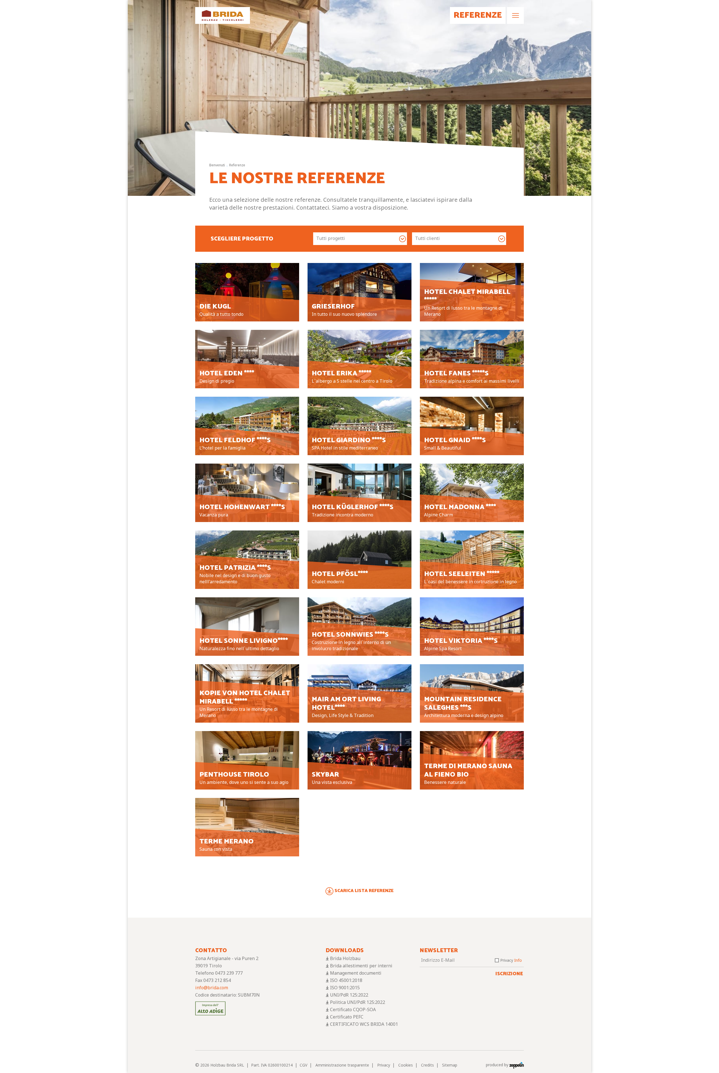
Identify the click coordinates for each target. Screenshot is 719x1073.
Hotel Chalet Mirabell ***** (467, 296)
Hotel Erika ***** (341, 373)
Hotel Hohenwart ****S (242, 507)
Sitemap (449, 1065)
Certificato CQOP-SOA (353, 1009)
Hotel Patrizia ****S (235, 567)
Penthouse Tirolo (234, 774)
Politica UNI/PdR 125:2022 (357, 1002)
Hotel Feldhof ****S (235, 440)
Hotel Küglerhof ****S (352, 507)
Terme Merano (226, 841)
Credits (427, 1065)
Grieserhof (333, 306)
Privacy (511, 960)
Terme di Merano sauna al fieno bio (468, 770)
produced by (497, 1064)
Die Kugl (215, 306)
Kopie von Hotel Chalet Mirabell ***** (244, 697)
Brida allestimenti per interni (361, 966)
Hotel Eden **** (226, 373)
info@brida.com (211, 987)
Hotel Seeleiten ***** (461, 574)
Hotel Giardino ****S (349, 440)
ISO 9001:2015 (345, 987)
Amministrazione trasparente (342, 1065)
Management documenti (355, 973)
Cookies (405, 1065)
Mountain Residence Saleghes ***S (463, 703)
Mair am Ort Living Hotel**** (346, 703)
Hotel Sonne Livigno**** (243, 641)
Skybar (325, 774)
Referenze (237, 165)
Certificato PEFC (346, 1017)
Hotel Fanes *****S (456, 373)
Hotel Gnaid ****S (455, 440)
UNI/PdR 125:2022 (349, 995)
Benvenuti (217, 165)
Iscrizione (509, 974)
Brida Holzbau (345, 958)
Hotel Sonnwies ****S (350, 634)
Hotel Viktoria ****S (461, 641)
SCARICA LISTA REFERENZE (364, 891)
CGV (303, 1065)
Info (518, 960)
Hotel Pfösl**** (340, 574)
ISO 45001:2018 (346, 980)
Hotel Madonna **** (460, 507)
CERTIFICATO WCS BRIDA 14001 (364, 1024)
